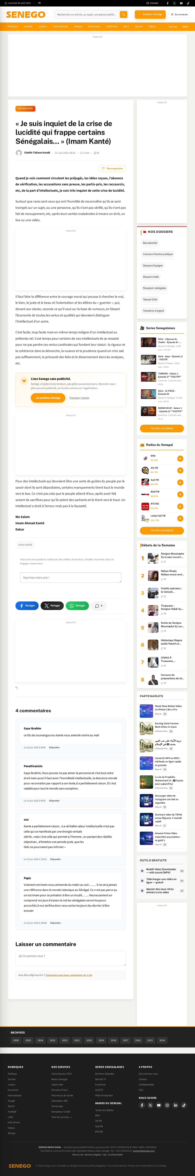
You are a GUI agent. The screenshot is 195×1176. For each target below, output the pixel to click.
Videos (11, 1128)
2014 (162, 1040)
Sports (138, 26)
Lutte (10, 1117)
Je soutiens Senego (48, 398)
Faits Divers (14, 1122)
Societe (12, 1079)
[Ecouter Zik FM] (180, 470)
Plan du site (78, 1154)
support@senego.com (144, 1151)
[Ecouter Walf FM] (180, 494)
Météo (185, 26)
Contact (143, 1079)
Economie (13, 1090)
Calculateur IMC (59, 1101)
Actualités (25, 108)
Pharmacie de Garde (62, 1095)
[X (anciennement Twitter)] (174, 3)
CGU (141, 1090)
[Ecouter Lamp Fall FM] (180, 518)
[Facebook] (167, 3)
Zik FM (98, 1121)
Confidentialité (115, 1154)
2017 (125, 1040)
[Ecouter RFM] (180, 459)
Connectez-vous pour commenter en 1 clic (69, 975)
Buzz (126, 26)
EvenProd (100, 1084)
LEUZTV (99, 1090)
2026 (16, 1040)
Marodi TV (100, 1079)
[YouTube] (181, 3)
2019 (101, 1040)
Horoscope (57, 1106)
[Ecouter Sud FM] (180, 482)
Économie (94, 26)
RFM (97, 1115)
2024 (40, 1040)
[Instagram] (167, 1105)
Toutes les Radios (104, 1110)
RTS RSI (99, 1131)
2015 (150, 1040)
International (60, 26)
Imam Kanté (25, 545)
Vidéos (152, 26)
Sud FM (99, 1126)
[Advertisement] (97, 67)
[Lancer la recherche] (123, 14)
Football (12, 1111)
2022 (64, 1040)
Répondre (54, 747)
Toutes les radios (161, 530)
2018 (113, 1040)
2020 (89, 1040)
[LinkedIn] (175, 1105)
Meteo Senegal (59, 1079)
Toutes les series (162, 428)
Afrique (78, 26)
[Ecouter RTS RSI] (180, 506)
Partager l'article (79, 397)
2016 (138, 1040)
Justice (42, 26)
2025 (28, 1040)
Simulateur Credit (60, 1111)
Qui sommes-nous (148, 1074)
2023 (52, 1040)
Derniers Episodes (104, 1074)
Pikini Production (104, 1095)
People (11, 1101)
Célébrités (111, 26)
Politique (13, 26)
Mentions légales (93, 1154)
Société (28, 26)
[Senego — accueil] (26, 14)
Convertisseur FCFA (61, 1074)
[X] (150, 1105)
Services (173, 26)
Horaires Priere (59, 1090)
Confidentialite (146, 1084)
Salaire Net (57, 1084)
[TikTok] (188, 3)
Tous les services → (61, 1117)
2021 (77, 1040)
